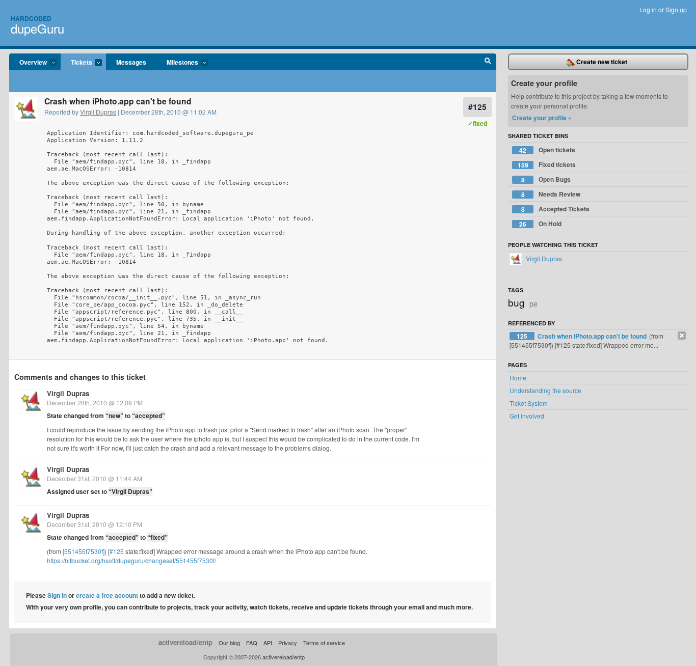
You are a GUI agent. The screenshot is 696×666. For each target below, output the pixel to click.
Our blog (229, 643)
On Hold (540, 224)
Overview (28, 63)
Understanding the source (545, 390)
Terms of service (324, 643)
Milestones (177, 63)
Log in (648, 9)
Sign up (676, 9)
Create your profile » (542, 117)
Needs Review (551, 194)
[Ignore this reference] (682, 335)
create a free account (107, 595)
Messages (131, 62)
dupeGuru (37, 28)
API (267, 643)
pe (533, 303)
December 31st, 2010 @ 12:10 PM (94, 524)
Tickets (76, 63)
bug (516, 302)
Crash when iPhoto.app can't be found (593, 336)
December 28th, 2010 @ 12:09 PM (95, 402)
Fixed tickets (547, 165)
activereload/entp (185, 642)
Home (518, 377)
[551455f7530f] (83, 551)
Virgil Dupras (98, 111)
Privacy (287, 643)
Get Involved (527, 415)
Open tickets (547, 150)
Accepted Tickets (555, 209)
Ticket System (529, 403)
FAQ (251, 643)
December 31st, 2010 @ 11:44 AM (94, 478)
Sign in (57, 595)
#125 (477, 107)
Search (487, 62)
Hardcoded (31, 18)
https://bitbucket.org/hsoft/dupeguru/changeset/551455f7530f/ (131, 560)
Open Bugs (546, 179)
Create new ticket (601, 61)
